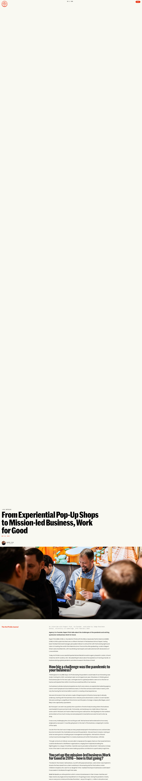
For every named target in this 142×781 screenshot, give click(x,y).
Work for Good (53, 774)
